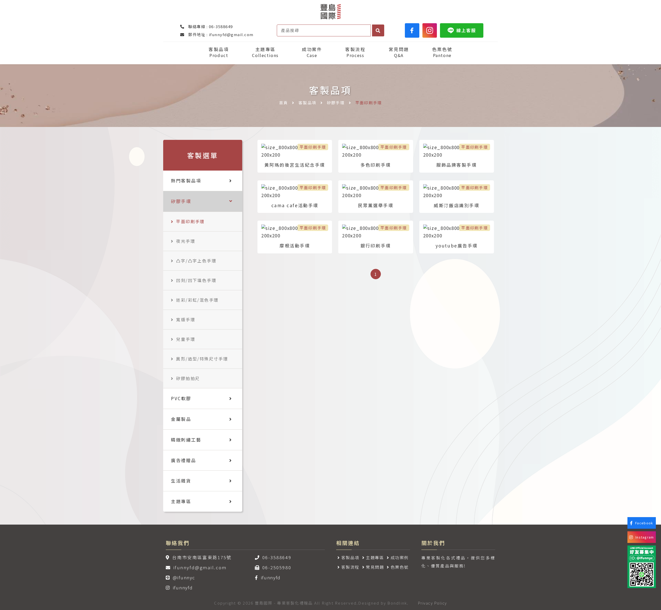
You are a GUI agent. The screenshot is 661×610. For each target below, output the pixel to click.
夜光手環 (185, 241)
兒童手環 (185, 339)
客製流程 (355, 52)
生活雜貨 (181, 480)
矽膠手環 (336, 102)
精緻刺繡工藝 (186, 439)
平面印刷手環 (190, 221)
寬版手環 (185, 319)
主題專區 (265, 52)
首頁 (283, 102)
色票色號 (442, 52)
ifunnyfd (183, 587)
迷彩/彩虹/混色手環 (197, 300)
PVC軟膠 (181, 398)
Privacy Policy (432, 603)
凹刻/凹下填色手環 (196, 280)
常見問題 (399, 52)
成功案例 (400, 557)
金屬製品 (181, 419)
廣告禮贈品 (183, 460)
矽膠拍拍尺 (188, 378)
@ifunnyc (184, 577)
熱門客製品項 (186, 180)
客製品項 (219, 52)
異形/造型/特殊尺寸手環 (202, 359)
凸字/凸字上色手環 (196, 261)
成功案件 (312, 52)
